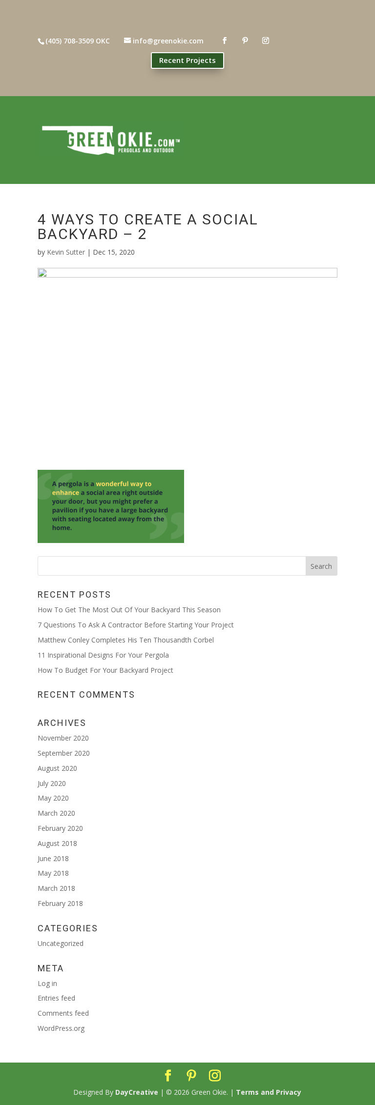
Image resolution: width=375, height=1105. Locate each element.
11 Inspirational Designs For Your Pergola (103, 655)
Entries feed (56, 998)
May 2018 (53, 873)
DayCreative (136, 1092)
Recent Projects (187, 60)
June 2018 (53, 858)
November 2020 (63, 738)
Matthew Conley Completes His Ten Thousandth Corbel (126, 639)
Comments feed (63, 1013)
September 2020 (64, 753)
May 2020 (53, 798)
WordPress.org (61, 1028)
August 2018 (57, 843)
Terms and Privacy (268, 1092)
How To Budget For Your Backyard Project (105, 670)
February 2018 (60, 903)
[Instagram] (215, 1076)
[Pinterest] (191, 1076)
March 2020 (56, 813)
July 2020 (52, 783)
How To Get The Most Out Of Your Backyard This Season (129, 609)
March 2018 (56, 888)
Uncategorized (60, 943)
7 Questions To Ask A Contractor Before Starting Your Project (136, 624)
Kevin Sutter (66, 252)
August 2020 (57, 768)
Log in (47, 983)
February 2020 (60, 828)
